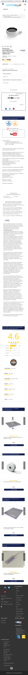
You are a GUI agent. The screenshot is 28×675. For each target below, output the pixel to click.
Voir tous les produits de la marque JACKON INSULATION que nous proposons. (12, 315)
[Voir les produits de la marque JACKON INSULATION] (23, 50)
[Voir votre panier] (25, 4)
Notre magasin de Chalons (7, 604)
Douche (17, 590)
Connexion (3, 620)
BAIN (17, 588)
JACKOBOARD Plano (8, 230)
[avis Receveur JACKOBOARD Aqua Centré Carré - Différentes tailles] (10, 436)
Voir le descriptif (13, 90)
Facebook (5, 587)
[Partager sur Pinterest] (14, 109)
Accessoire (18, 604)
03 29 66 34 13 (18, 1)
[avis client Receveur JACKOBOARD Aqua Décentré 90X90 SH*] (4, 61)
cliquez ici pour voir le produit (9, 70)
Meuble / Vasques (20, 595)
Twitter (9, 587)
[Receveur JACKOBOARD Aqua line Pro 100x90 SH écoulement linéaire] (13, 513)
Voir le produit (14, 445)
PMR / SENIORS (19, 609)
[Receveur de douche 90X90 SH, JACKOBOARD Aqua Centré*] (13, 423)
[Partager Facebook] (6, 109)
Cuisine (17, 602)
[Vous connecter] (25, 1)
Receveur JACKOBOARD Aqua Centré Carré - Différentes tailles (13, 438)
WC (16, 593)
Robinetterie (18, 597)
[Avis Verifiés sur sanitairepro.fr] (4, 606)
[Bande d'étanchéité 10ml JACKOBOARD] (13, 467)
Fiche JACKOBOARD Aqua (13, 128)
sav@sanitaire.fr (7, 665)
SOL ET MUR (18, 600)
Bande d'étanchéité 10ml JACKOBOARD (12, 481)
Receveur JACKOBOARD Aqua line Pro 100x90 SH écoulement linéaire (13, 528)
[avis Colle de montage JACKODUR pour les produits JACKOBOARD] (10, 572)
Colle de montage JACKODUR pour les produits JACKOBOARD (12, 574)
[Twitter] (10, 109)
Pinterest (5, 592)
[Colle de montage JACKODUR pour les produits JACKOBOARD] (13, 559)
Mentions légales (4, 601)
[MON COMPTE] (23, 1)
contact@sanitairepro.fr (9, 663)
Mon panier (3, 622)
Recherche (5, 9)
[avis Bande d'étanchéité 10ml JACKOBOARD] (10, 480)
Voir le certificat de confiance (18, 330)
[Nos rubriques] (3, 4)
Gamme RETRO (19, 611)
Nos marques (19, 616)
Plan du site (3, 596)
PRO (17, 606)
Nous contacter (13, 101)
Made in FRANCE (19, 613)
